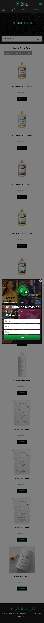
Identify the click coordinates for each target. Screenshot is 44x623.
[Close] (40, 280)
